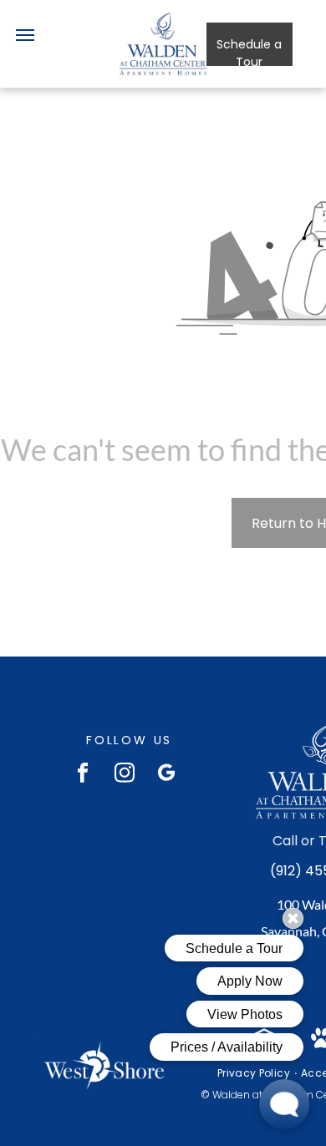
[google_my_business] (166, 774)
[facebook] (83, 774)
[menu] (25, 35)
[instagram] (125, 774)
